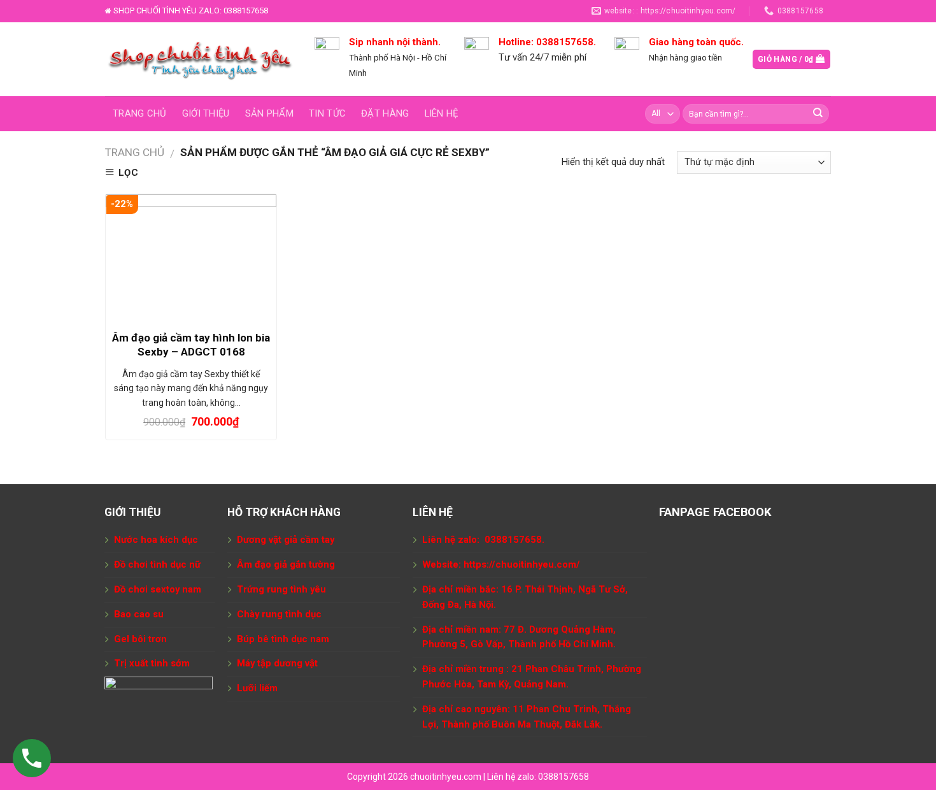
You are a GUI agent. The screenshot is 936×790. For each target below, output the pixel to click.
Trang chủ (140, 113)
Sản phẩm (269, 113)
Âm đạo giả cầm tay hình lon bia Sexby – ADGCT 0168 (191, 344)
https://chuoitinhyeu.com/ (522, 564)
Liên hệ (441, 113)
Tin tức (327, 113)
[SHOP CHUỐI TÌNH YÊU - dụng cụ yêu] (200, 59)
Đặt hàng (385, 113)
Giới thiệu (206, 113)
